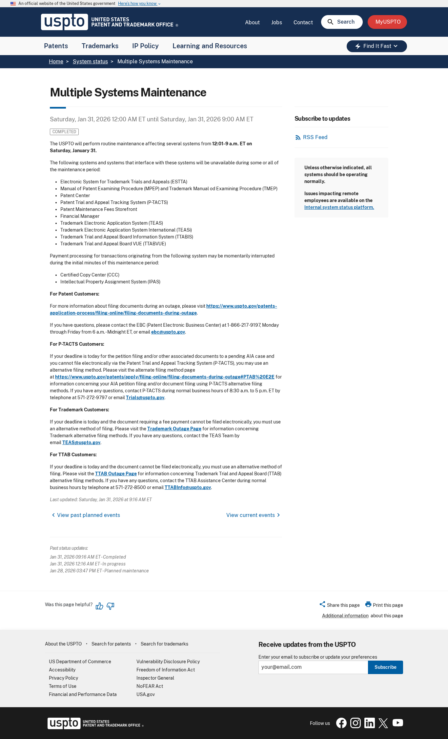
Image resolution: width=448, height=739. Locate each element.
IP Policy (145, 46)
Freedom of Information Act (165, 669)
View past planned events (88, 515)
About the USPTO (63, 644)
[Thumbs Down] (110, 606)
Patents (56, 46)
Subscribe (386, 667)
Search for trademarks (164, 644)
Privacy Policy (63, 678)
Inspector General (155, 678)
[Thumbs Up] (100, 606)
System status (90, 61)
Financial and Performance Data (83, 694)
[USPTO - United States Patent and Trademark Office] (94, 727)
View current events (250, 515)
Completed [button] (64, 131)
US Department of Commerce (80, 661)
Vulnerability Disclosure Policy (168, 661)
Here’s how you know (139, 4)
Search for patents (111, 644)
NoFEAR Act (149, 686)
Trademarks (100, 46)
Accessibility (62, 669)
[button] (339, 606)
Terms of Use (62, 686)
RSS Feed (315, 137)
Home (56, 61)
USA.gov (145, 694)
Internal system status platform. (339, 207)
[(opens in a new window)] (354, 726)
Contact (303, 22)
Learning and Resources (210, 46)
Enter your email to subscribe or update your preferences (317, 657)
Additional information (345, 615)
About (252, 22)
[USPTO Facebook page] (340, 726)
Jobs (276, 22)
